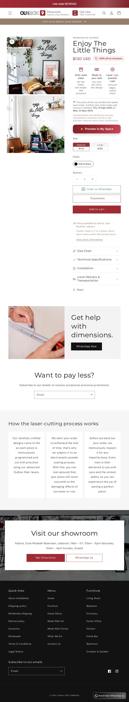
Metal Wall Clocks (58, 628)
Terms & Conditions (19, 643)
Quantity (77, 172)
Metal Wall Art (56, 621)
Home (51, 598)
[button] (10, 13)
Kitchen (91, 628)
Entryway (92, 613)
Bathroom (92, 643)
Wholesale (14, 636)
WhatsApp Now (86, 346)
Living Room (93, 598)
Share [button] (80, 289)
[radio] (81, 147)
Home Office (94, 621)
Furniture (53, 605)
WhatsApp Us (84, 557)
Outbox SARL (63, 695)
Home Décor (55, 613)
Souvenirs (14, 628)
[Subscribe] (91, 395)
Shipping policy (17, 605)
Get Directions (46, 557)
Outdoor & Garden (98, 651)
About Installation (18, 598)
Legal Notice (15, 651)
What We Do (55, 636)
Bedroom (92, 605)
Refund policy (16, 621)
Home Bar (92, 636)
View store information (89, 239)
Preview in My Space (99, 129)
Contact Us (54, 643)
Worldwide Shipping (20, 613)
